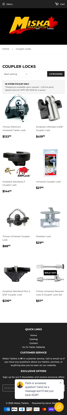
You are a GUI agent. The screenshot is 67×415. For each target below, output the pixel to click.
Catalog (33, 339)
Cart (62, 4)
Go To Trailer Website (33, 347)
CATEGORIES (55, 74)
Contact (33, 343)
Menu (10, 4)
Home (5, 48)
